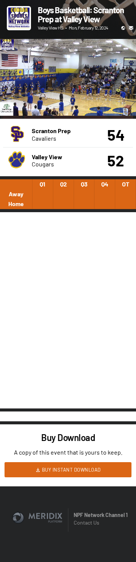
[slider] (68, 88)
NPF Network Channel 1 (101, 515)
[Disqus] (68, 309)
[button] (13, 102)
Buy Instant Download (70, 470)
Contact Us (86, 522)
